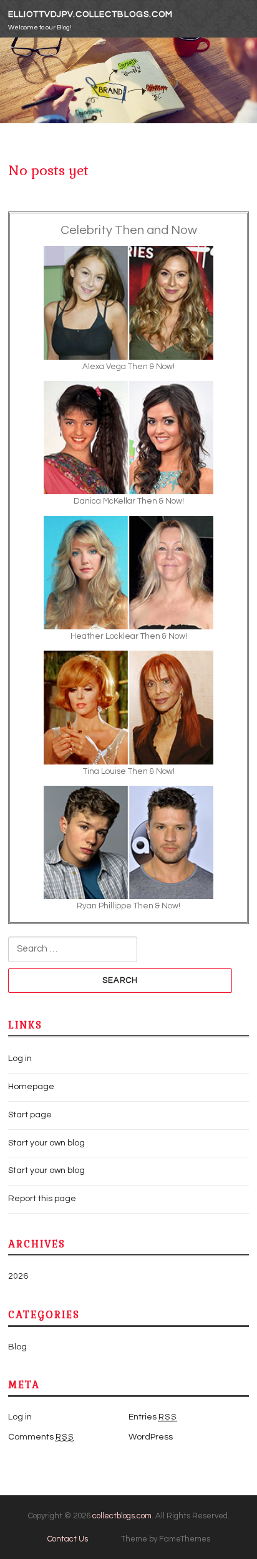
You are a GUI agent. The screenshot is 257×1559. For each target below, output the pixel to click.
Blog (17, 1347)
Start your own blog (46, 1143)
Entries (152, 1417)
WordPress (150, 1437)
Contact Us (67, 1539)
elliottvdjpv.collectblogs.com (90, 14)
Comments (41, 1437)
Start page (30, 1114)
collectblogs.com (122, 1515)
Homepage (31, 1086)
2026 (18, 1276)
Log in (20, 1058)
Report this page (42, 1198)
